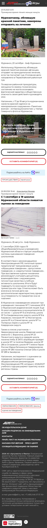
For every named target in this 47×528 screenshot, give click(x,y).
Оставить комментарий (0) (24, 161)
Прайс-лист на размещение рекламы (21, 440)
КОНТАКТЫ (7, 436)
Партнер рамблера (22, 516)
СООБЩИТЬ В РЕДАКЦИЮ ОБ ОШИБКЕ (20, 446)
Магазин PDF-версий (12, 443)
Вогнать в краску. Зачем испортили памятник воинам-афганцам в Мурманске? (22, 128)
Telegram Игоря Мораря (12, 59)
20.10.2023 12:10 (7, 10)
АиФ (18, 238)
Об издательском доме (14, 427)
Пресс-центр (31, 443)
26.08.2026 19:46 (8, 191)
